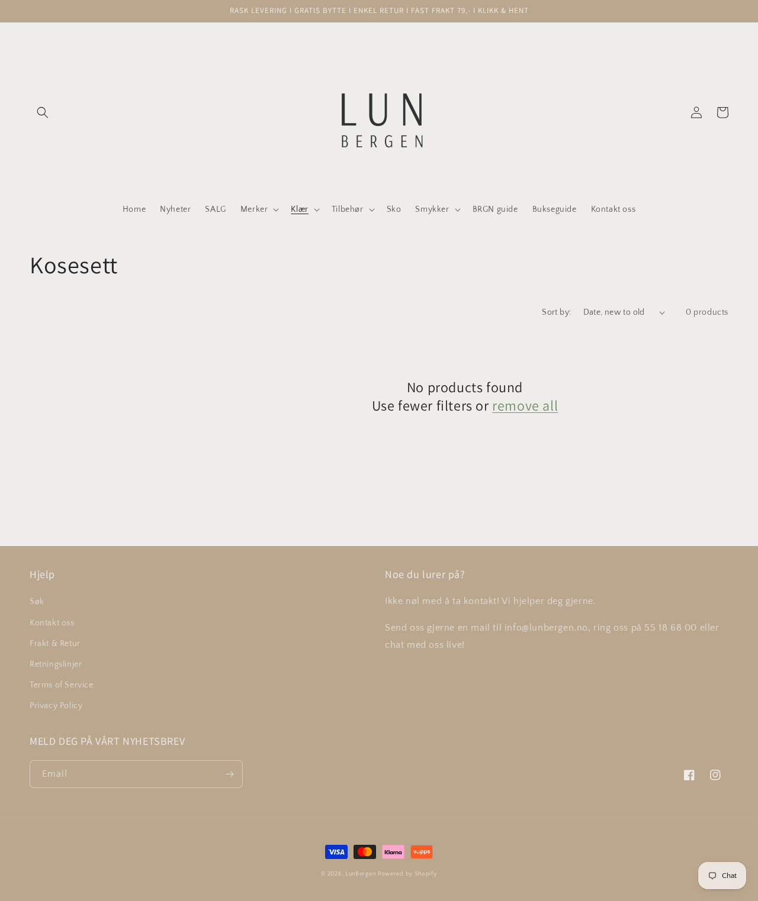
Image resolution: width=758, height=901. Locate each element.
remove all (525, 405)
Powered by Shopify (407, 874)
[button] (43, 112)
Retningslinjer (56, 664)
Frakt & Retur (55, 643)
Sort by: (556, 312)
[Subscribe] (229, 774)
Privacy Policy (56, 706)
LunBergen (360, 874)
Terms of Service (62, 685)
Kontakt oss (52, 623)
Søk (37, 601)
